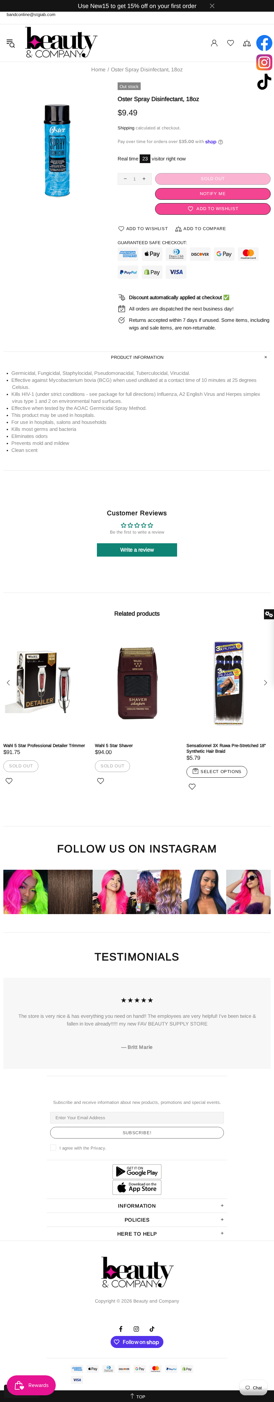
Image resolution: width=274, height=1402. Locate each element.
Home (98, 69)
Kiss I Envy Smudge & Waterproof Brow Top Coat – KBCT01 (225, 748)
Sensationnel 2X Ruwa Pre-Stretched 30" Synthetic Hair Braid (43, 748)
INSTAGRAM (183, 849)
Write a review (137, 550)
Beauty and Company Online (60, 43)
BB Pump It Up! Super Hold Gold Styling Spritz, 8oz (134, 748)
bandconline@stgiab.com (31, 14)
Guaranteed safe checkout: (152, 242)
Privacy (98, 1148)
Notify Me (212, 193)
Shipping (126, 127)
